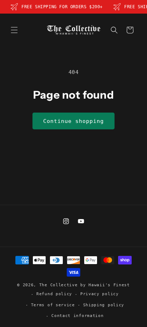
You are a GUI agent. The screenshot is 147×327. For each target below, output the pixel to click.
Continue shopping (73, 121)
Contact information (77, 315)
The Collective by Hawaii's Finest (84, 285)
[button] (14, 30)
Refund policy (54, 294)
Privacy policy (99, 294)
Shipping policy (104, 305)
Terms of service (53, 305)
